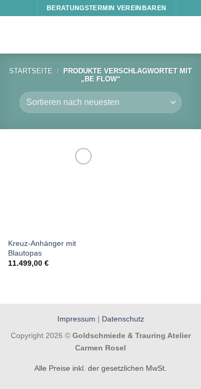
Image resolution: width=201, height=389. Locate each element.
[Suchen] (188, 8)
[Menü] (14, 34)
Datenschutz (123, 319)
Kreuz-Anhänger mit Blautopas (42, 248)
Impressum (77, 319)
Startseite (31, 71)
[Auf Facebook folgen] (13, 8)
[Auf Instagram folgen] (24, 8)
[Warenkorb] (187, 35)
